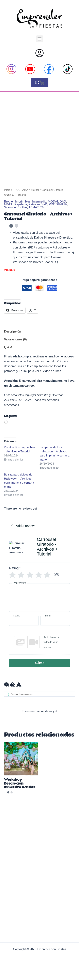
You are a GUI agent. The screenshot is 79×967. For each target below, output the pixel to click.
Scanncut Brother (15, 207)
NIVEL (8, 204)
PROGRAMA (20, 189)
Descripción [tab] (12, 331)
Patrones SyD (38, 204)
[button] (39, 38)
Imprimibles (23, 201)
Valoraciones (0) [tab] (15, 339)
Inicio (7, 189)
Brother (35, 189)
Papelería (20, 204)
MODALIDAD (57, 201)
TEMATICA (36, 207)
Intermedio (39, 201)
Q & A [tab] (8, 347)
